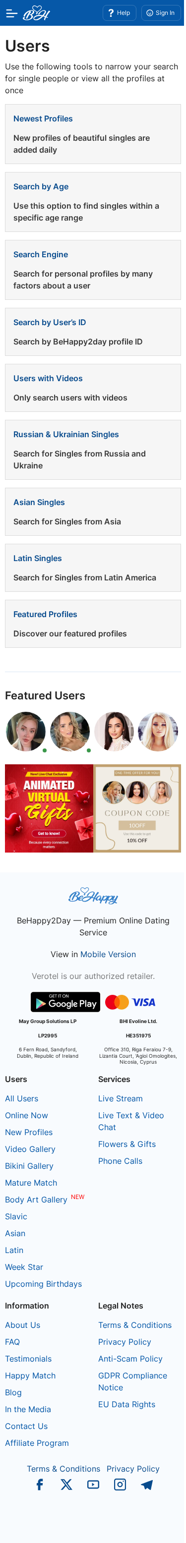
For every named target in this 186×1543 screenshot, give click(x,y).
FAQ (12, 1342)
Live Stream (120, 1098)
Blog (13, 1392)
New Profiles (29, 1132)
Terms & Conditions (135, 1325)
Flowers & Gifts (127, 1144)
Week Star (24, 1267)
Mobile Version (108, 954)
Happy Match (30, 1375)
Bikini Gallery (29, 1166)
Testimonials (28, 1359)
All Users (21, 1098)
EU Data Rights (126, 1404)
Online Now (26, 1115)
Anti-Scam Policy (130, 1359)
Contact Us (26, 1426)
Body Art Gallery (36, 1199)
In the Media (28, 1409)
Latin (14, 1250)
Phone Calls (120, 1161)
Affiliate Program (37, 1443)
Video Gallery (30, 1149)
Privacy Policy (124, 1342)
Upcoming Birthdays (43, 1284)
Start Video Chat (154, 1526)
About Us (22, 1325)
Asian (15, 1233)
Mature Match (31, 1183)
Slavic (16, 1216)
